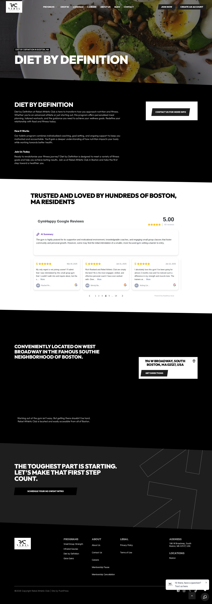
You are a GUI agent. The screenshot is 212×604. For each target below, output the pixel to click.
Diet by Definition (71, 553)
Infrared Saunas (71, 549)
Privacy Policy (126, 545)
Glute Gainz (69, 558)
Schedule (78, 7)
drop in (65, 7)
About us (105, 7)
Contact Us (97, 552)
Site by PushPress (60, 591)
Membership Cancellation (103, 574)
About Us (96, 545)
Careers (91, 7)
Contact (129, 7)
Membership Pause (100, 567)
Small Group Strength (73, 544)
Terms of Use (126, 552)
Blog (117, 7)
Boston (172, 558)
